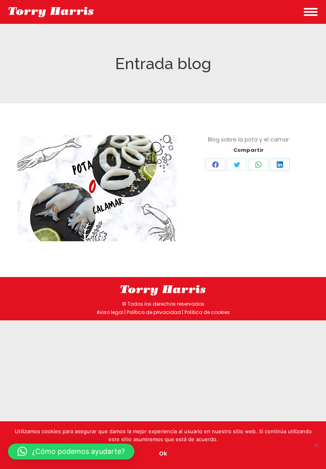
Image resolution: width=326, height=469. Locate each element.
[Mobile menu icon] (310, 11)
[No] (316, 445)
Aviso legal (110, 312)
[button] (71, 451)
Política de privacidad (154, 312)
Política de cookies (207, 312)
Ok (163, 453)
